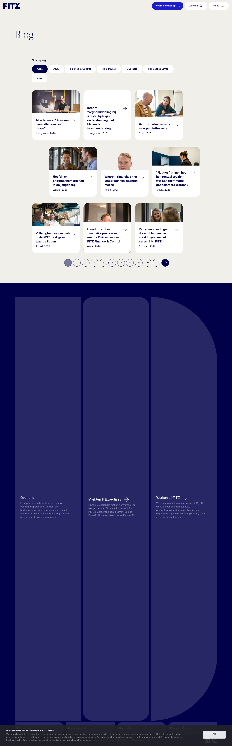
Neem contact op (165, 6)
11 (156, 263)
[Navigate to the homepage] (11, 6)
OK (214, 734)
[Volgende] (165, 263)
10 (147, 263)
